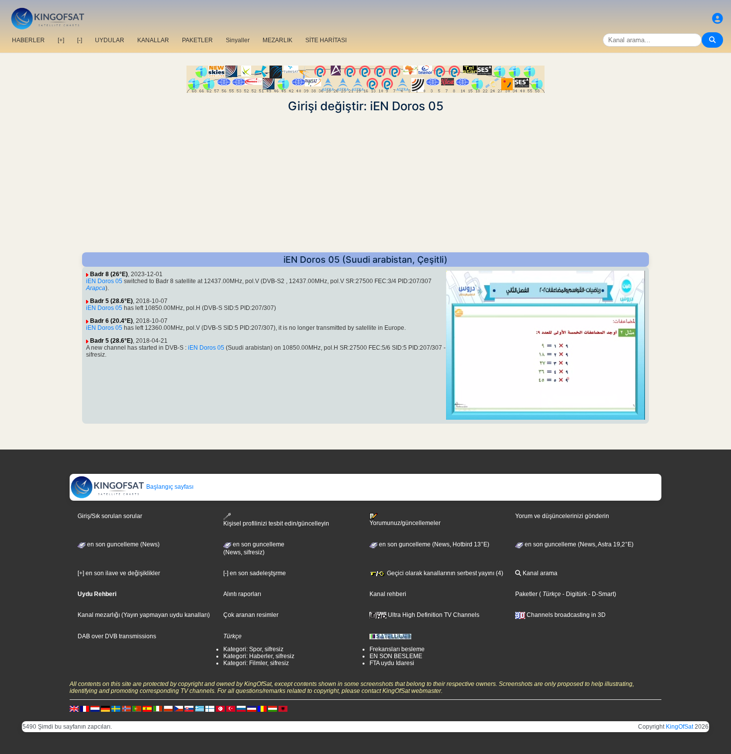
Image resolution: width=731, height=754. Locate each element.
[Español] (147, 708)
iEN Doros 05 (104, 281)
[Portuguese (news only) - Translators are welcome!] (136, 708)
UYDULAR (109, 40)
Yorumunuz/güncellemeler (405, 523)
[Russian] (241, 708)
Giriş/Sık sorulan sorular (110, 516)
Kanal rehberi (387, 594)
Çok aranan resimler (250, 614)
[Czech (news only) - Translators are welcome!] (178, 708)
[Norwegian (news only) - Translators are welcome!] (126, 708)
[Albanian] (282, 708)
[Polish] (168, 708)
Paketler (526, 594)
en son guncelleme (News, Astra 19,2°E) (578, 544)
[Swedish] (115, 708)
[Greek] (199, 708)
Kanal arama (539, 573)
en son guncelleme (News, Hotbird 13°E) (433, 544)
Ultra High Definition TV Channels (432, 614)
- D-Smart (600, 594)
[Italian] (157, 708)
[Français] (84, 708)
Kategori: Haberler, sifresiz (258, 656)
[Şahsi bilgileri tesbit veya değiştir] (717, 18)
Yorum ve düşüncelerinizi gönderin (562, 516)
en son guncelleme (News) (123, 544)
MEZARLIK (277, 40)
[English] (74, 708)
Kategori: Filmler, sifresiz (256, 663)
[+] (61, 40)
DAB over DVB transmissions (117, 636)
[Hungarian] (272, 708)
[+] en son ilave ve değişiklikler (119, 573)
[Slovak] (188, 708)
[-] (79, 40)
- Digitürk (574, 594)
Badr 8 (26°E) (109, 274)
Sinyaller (238, 40)
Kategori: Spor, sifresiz (253, 649)
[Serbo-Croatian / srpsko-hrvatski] (251, 708)
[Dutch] (95, 708)
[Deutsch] (105, 708)
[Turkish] (230, 708)
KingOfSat (679, 726)
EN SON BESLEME (395, 656)
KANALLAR (153, 40)
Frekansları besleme (397, 649)
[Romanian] (262, 708)
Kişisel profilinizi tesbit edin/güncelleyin (276, 523)
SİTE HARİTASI (326, 40)
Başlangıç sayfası (169, 486)
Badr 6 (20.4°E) (111, 320)
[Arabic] (220, 708)
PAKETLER (197, 40)
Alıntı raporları (242, 594)
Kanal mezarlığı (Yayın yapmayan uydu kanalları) (144, 614)
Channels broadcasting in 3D (565, 614)
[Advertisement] (365, 182)
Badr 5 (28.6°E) (111, 301)
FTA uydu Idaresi (391, 663)
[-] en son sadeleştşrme (254, 573)
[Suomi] (209, 708)
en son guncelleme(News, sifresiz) (253, 548)
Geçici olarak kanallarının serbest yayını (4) (444, 573)
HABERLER (28, 40)
